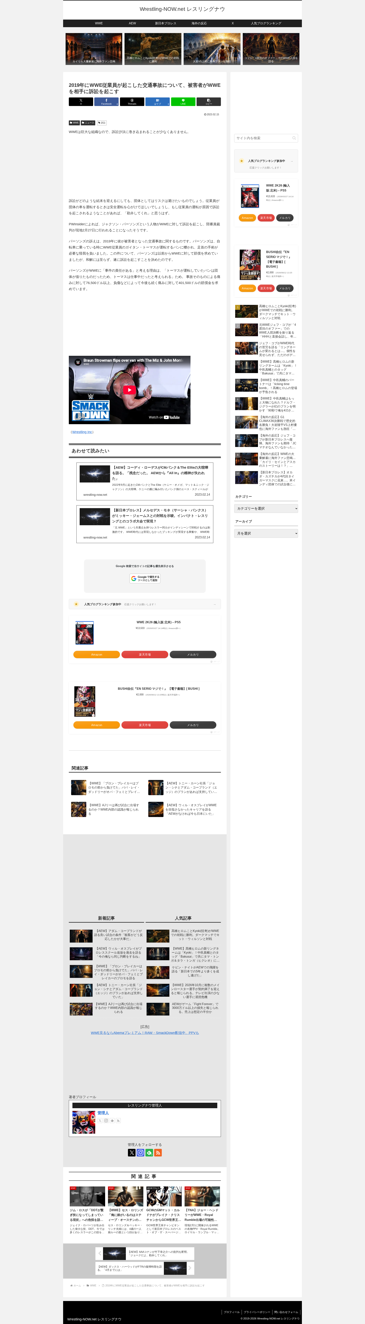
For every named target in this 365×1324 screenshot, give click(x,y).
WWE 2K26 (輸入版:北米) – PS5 (159, 622)
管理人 (103, 1113)
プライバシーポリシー (257, 1312)
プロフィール (232, 1312)
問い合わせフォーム (286, 1312)
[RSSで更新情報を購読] (118, 1120)
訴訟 (103, 122)
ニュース (89, 122)
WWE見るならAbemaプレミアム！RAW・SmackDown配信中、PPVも (145, 1033)
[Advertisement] (145, 166)
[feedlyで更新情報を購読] (112, 1120)
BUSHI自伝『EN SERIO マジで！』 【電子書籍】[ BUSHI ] (158, 688)
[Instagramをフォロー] (106, 1120)
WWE (76, 122)
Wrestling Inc (82, 432)
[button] (209, 101)
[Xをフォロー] (100, 1120)
